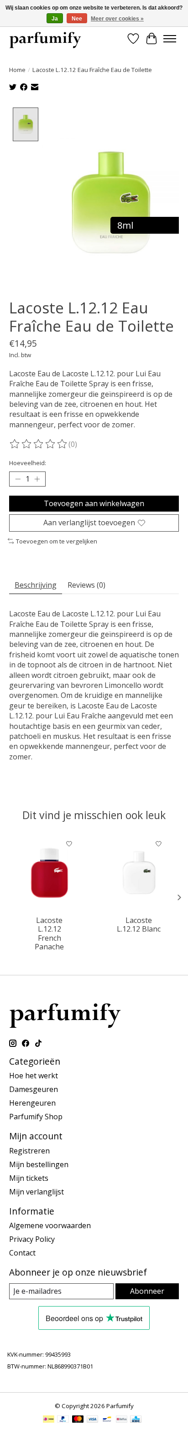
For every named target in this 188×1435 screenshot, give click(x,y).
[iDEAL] (48, 1420)
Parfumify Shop (36, 1117)
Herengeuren (32, 1103)
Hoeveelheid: (27, 463)
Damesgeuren (33, 1089)
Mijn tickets (28, 1178)
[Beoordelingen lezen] (38, 444)
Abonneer (147, 1291)
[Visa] (93, 1420)
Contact (22, 1253)
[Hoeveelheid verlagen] (18, 479)
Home (17, 70)
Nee (77, 18)
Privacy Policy (32, 1239)
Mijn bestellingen (38, 1164)
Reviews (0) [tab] (86, 585)
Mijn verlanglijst (36, 1192)
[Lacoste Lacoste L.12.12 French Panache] (49, 873)
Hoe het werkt (33, 1076)
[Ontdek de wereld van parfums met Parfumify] (45, 38)
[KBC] (135, 1420)
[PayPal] (63, 1420)
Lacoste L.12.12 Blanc (139, 924)
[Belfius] (121, 1420)
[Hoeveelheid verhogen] (37, 479)
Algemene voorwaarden (50, 1225)
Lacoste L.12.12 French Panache (49, 933)
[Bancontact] (107, 1420)
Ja (55, 18)
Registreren (29, 1151)
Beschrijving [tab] (36, 585)
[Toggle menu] (170, 39)
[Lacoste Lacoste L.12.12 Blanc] (138, 873)
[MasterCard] (78, 1420)
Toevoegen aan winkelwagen (94, 503)
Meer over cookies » (117, 18)
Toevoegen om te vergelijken (56, 541)
